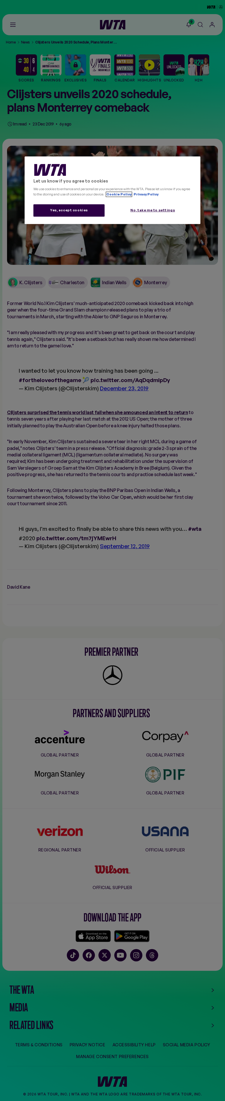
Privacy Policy (145, 194)
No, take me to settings (152, 210)
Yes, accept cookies (69, 210)
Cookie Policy (119, 194)
